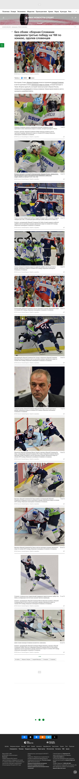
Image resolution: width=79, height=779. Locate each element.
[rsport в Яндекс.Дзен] (30, 737)
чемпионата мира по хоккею (40, 84)
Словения (52, 659)
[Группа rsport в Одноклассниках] (42, 737)
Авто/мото (39, 746)
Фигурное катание (15, 746)
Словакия (45, 659)
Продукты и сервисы (30, 749)
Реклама (21, 749)
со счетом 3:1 (27, 89)
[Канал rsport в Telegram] (48, 737)
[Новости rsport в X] (54, 737)
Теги (66, 746)
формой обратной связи (59, 768)
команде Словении (58, 82)
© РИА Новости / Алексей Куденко (21, 74)
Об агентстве (50, 749)
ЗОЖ (28, 746)
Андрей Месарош (36, 659)
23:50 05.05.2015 (6, 27)
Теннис (62, 746)
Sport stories (55, 746)
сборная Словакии (32, 82)
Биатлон (23, 746)
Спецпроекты (13, 749)
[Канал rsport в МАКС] (24, 737)
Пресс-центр (41, 749)
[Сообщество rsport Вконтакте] (36, 737)
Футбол (7, 746)
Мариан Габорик (26, 659)
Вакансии (4, 756)
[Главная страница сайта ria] (34, 18)
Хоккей (33, 746)
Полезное (71, 746)
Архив (67, 749)
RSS (63, 749)
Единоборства (47, 746)
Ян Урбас (17, 659)
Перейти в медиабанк (34, 74)
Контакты (58, 749)
